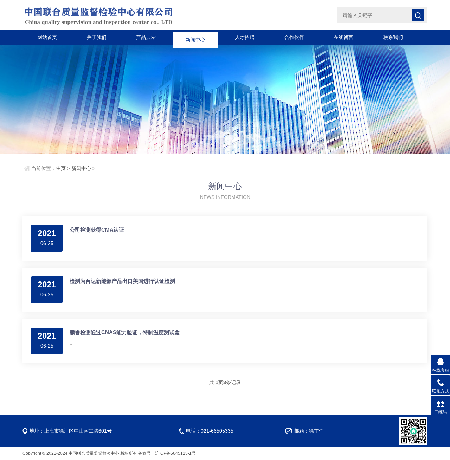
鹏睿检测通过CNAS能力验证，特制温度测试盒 (125, 332)
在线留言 (343, 37)
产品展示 (146, 37)
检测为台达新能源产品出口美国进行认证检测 (122, 281)
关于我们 (97, 37)
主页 (61, 168)
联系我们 (393, 37)
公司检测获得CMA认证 (97, 230)
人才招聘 (245, 37)
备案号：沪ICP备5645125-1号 (167, 453)
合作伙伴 (294, 37)
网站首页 (47, 37)
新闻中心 (195, 37)
